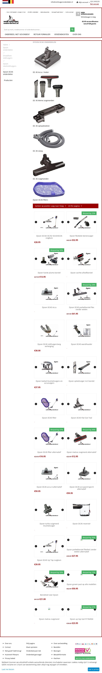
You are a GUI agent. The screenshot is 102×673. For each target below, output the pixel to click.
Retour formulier (42, 34)
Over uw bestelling (60, 643)
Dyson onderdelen (8, 48)
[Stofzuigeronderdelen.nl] (11, 21)
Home (5, 44)
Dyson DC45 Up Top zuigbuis (49, 560)
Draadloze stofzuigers (7, 56)
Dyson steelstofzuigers (9, 65)
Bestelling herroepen (85, 658)
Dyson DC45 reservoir (82, 524)
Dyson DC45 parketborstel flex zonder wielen (81, 308)
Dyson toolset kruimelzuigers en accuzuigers (49, 382)
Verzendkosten (61, 34)
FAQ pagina (30, 643)
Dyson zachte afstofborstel (82, 273)
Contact (8, 647)
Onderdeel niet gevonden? (17, 34)
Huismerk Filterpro (12, 654)
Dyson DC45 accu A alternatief (49, 487)
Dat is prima (93, 669)
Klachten (57, 658)
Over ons (77, 34)
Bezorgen (57, 651)
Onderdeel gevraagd (33, 654)
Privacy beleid (10, 658)
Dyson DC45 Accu (49, 307)
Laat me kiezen (8, 669)
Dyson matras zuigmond (49, 619)
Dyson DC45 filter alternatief (49, 452)
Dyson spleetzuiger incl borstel (81, 381)
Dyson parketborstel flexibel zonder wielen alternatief (81, 551)
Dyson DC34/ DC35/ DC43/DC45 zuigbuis (49, 237)
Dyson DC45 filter (49, 418)
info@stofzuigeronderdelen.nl (62, 2)
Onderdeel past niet (33, 651)
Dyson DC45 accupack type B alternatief (82, 488)
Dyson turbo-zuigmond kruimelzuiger (49, 525)
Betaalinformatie (60, 654)
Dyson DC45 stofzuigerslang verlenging (49, 345)
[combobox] (36, 29)
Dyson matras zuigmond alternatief (81, 452)
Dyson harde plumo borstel (49, 273)
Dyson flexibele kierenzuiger (81, 236)
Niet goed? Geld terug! (13, 651)
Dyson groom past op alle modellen (81, 584)
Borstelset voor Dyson (49, 595)
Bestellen (57, 647)
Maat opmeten (31, 647)
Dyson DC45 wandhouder (81, 344)
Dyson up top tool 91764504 (81, 619)
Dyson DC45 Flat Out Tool (81, 418)
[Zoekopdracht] (72, 29)
